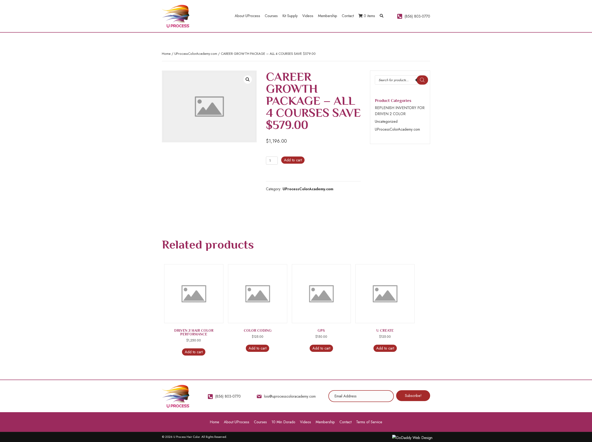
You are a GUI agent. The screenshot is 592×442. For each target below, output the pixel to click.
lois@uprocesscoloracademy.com (290, 396)
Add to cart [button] (194, 352)
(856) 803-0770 (417, 16)
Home (166, 53)
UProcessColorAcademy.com (195, 53)
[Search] (422, 80)
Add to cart (293, 160)
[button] (381, 16)
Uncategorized (386, 121)
